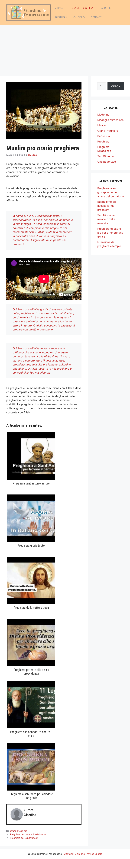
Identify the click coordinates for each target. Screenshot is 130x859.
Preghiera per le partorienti (24, 837)
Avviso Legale (94, 853)
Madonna (103, 114)
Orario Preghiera (83, 8)
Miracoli (60, 8)
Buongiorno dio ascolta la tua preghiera (107, 205)
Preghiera (61, 17)
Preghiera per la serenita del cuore (28, 834)
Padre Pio (105, 8)
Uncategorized (106, 161)
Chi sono (79, 17)
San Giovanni (105, 156)
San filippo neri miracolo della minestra (106, 219)
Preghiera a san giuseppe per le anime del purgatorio (110, 192)
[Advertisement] (65, 49)
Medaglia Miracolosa (110, 120)
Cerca (115, 86)
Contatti (96, 17)
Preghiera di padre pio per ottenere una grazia (110, 232)
